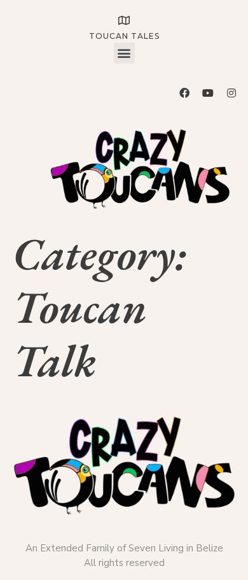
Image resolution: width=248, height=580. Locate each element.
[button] (124, 53)
